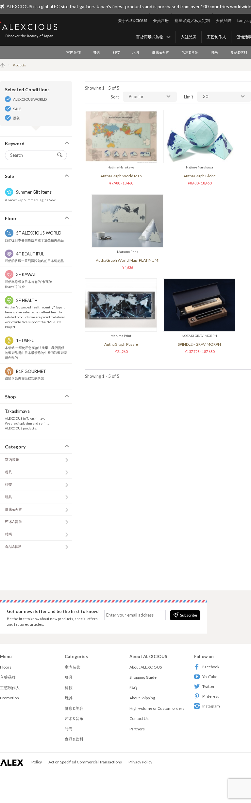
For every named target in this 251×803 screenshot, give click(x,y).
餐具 (96, 52)
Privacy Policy (140, 761)
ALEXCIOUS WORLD (30, 99)
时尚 (214, 52)
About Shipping (142, 697)
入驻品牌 (188, 36)
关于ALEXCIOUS (132, 20)
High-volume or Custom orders (156, 708)
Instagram (211, 706)
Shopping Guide (143, 677)
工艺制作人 (216, 36)
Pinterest (210, 696)
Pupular (136, 96)
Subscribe (188, 615)
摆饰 (16, 118)
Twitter (208, 686)
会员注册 (161, 20)
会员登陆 (223, 20)
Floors (5, 667)
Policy (36, 761)
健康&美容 (160, 52)
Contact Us (139, 718)
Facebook (210, 666)
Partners (137, 728)
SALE (17, 109)
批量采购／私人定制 (192, 20)
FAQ (133, 687)
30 (205, 96)
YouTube (209, 676)
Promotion (9, 697)
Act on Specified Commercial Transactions (85, 761)
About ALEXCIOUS (145, 667)
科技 (116, 52)
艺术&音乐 (189, 52)
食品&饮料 (13, 546)
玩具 (136, 52)
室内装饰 (73, 52)
